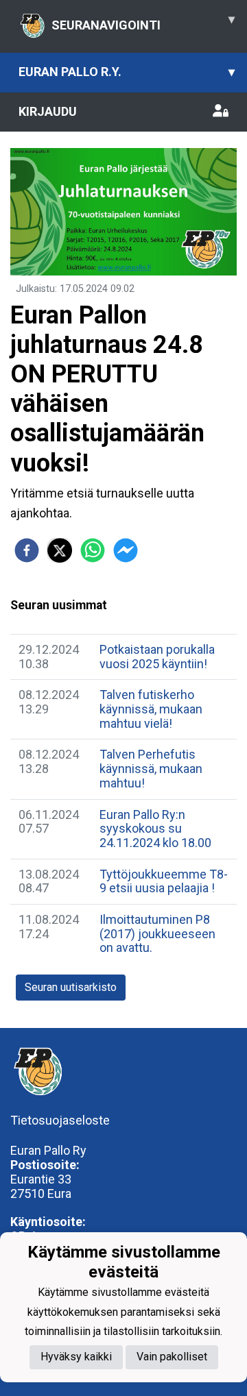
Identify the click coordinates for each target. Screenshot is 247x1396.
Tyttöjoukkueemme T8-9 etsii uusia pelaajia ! (163, 881)
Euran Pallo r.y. (127, 71)
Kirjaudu (48, 111)
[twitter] (59, 550)
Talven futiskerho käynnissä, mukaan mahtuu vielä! (150, 708)
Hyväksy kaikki (76, 1356)
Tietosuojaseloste (60, 1120)
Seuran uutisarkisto (71, 987)
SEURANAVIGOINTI (143, 22)
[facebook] (26, 550)
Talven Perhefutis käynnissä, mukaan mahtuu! (150, 768)
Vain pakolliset (172, 1356)
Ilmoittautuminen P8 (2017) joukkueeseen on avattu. (157, 933)
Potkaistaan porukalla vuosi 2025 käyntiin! (157, 656)
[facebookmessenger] (125, 550)
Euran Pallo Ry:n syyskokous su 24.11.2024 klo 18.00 (155, 828)
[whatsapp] (92, 550)
